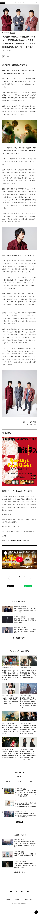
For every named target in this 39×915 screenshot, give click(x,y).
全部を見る (19, 822)
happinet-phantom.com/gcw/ (19, 540)
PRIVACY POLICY (28, 899)
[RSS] (28, 891)
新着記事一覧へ (19, 872)
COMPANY (18, 899)
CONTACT (8, 899)
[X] (17, 891)
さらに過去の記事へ (19, 638)
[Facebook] (11, 891)
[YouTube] (22, 891)
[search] (36, 2)
